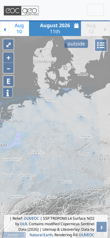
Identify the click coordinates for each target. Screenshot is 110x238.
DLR (23, 223)
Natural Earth (41, 234)
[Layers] (101, 45)
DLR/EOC (31, 218)
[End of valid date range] (105, 28)
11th (55, 28)
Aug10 (19, 28)
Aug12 (91, 28)
